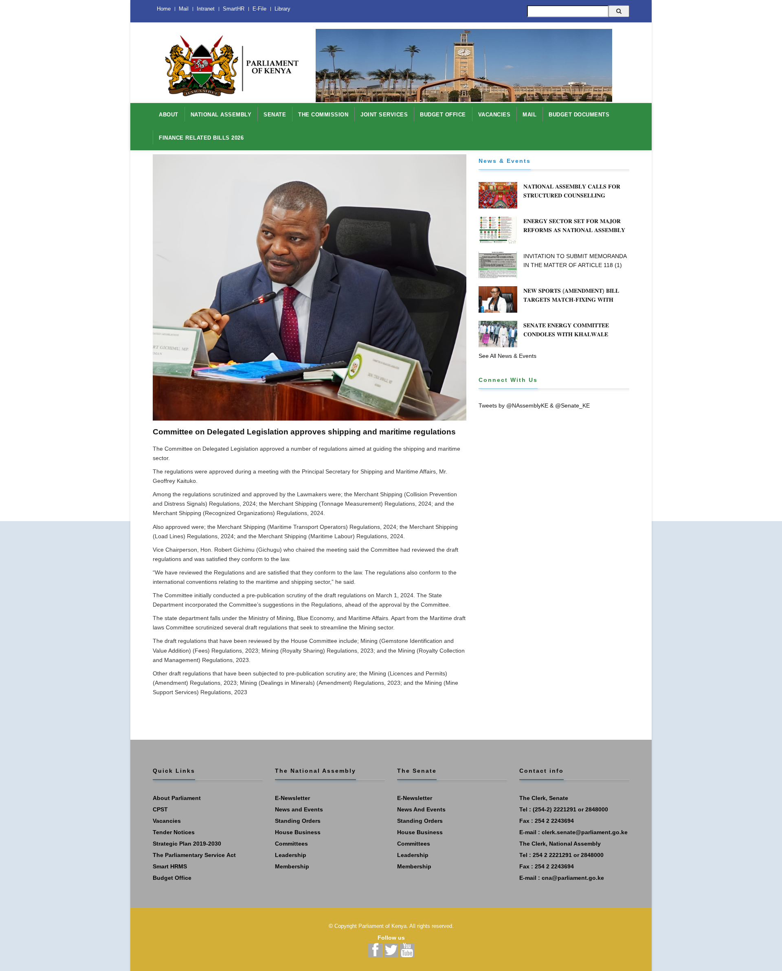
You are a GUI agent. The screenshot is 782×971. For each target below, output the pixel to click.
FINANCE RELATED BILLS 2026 (201, 138)
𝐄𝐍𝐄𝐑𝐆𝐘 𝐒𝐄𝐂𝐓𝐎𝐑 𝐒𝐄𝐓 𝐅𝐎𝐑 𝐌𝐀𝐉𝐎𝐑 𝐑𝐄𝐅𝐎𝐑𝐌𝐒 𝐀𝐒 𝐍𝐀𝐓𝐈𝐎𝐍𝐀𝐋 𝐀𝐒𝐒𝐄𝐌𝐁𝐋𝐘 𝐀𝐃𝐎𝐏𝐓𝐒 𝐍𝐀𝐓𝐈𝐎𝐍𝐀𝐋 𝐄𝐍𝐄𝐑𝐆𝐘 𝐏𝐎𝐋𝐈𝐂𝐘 (575, 230)
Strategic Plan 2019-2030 (187, 843)
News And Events (421, 809)
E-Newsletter (292, 798)
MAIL (529, 115)
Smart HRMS (170, 866)
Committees (291, 843)
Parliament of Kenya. (383, 926)
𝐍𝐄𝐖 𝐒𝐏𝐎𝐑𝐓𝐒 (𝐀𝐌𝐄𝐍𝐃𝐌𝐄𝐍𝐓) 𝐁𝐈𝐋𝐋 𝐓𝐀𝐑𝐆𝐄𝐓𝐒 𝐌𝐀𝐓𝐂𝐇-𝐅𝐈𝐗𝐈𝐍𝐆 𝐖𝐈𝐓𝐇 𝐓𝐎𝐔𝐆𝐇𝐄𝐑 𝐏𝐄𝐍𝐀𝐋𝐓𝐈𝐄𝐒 (571, 299)
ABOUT (168, 115)
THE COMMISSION (323, 115)
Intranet (206, 9)
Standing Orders (298, 821)
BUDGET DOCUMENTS (579, 115)
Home (164, 9)
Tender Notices (174, 832)
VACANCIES (494, 115)
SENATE (275, 115)
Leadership (290, 855)
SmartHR (233, 9)
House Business (298, 832)
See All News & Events (507, 356)
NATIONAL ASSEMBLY (221, 115)
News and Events (299, 809)
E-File (259, 9)
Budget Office (172, 878)
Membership (292, 866)
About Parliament (177, 798)
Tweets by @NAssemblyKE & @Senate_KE (534, 405)
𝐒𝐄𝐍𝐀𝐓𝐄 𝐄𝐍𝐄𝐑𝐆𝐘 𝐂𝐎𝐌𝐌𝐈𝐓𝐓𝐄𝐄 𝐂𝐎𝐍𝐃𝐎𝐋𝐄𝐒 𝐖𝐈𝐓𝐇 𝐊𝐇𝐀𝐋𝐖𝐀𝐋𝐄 (566, 330)
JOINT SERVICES (384, 115)
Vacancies (167, 821)
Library (282, 9)
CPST (160, 809)
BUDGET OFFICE (443, 115)
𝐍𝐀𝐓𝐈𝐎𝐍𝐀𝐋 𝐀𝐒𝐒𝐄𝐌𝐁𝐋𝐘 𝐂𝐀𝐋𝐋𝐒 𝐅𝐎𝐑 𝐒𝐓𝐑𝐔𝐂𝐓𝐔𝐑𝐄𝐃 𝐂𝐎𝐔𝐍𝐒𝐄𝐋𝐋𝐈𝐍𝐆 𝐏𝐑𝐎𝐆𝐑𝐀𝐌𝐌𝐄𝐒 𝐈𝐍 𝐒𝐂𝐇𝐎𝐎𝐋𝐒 (571, 195)
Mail (184, 9)
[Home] (228, 61)
